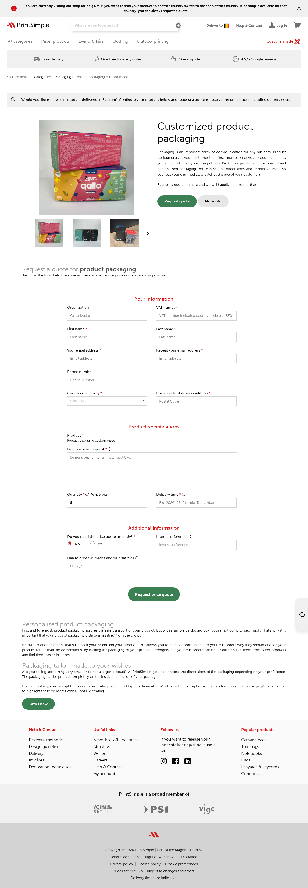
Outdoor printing (152, 41)
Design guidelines (45, 746)
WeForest (102, 753)
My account (104, 773)
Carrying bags (253, 739)
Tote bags (250, 746)
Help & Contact (43, 729)
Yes (100, 544)
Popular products (257, 729)
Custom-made (280, 41)
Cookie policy (149, 864)
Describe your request (87, 449)
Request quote (177, 201)
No (77, 544)
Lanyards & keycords (260, 766)
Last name (166, 329)
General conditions (124, 857)
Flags (245, 760)
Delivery (36, 753)
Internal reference (171, 536)
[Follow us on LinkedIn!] (187, 761)
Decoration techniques (50, 766)
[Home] (28, 25)
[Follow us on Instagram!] (164, 761)
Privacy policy (121, 864)
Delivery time (168, 494)
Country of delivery (84, 393)
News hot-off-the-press (115, 739)
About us (101, 746)
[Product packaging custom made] (48, 233)
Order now (38, 704)
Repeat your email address (179, 350)
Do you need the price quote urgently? (101, 536)
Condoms (250, 773)
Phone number (80, 372)
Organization (78, 307)
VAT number (166, 307)
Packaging (63, 77)
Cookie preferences (181, 864)
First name (77, 329)
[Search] (178, 25)
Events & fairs (91, 41)
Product (75, 435)
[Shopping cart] (297, 25)
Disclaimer (190, 857)
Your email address (84, 350)
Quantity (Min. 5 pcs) (88, 494)
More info (213, 201)
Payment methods (46, 739)
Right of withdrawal (160, 857)
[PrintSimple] (154, 832)
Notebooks (251, 753)
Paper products (55, 41)
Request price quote (154, 594)
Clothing (120, 41)
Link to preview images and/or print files (100, 558)
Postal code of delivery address (183, 393)
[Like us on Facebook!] (175, 761)
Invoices (36, 760)
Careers (100, 760)
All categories (20, 41)
